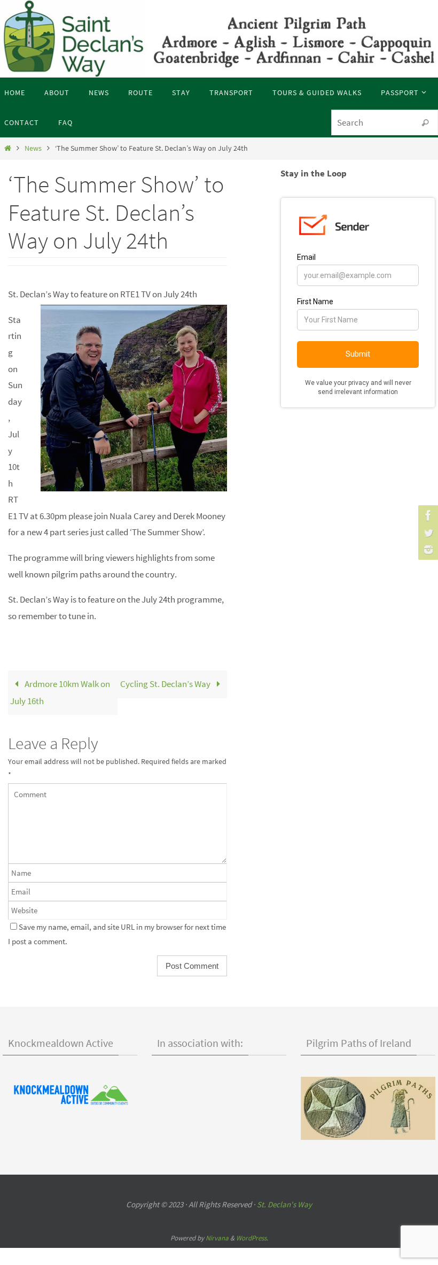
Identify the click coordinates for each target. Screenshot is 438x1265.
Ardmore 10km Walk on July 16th (60, 692)
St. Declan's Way (284, 1204)
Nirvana (217, 1238)
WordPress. (252, 1238)
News (33, 148)
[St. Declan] (426, 515)
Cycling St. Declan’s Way (166, 684)
